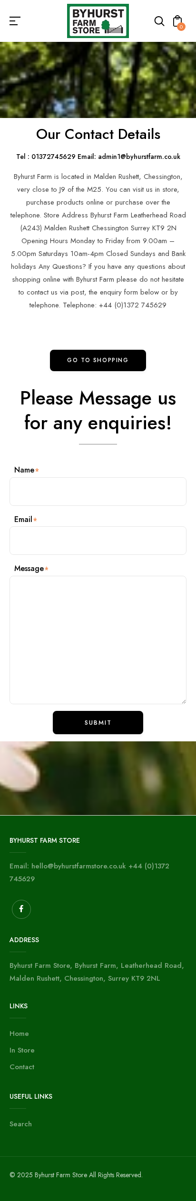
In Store (22, 1050)
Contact (22, 1067)
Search (21, 1124)
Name (24, 469)
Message (29, 568)
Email (23, 519)
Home (19, 1033)
